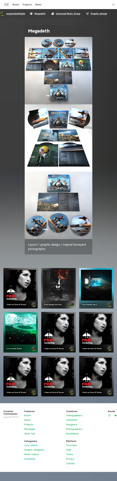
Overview (71, 445)
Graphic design (99, 13)
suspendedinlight (15, 13)
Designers (71, 424)
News (38, 4)
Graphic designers (34, 449)
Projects (27, 4)
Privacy (70, 458)
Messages (30, 429)
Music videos (31, 454)
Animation (29, 458)
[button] (58, 70)
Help (68, 449)
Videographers (74, 415)
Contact (70, 463)
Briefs (16, 4)
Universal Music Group (68, 13)
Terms (69, 454)
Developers (72, 433)
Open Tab (29, 433)
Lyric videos (31, 445)
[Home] (6, 5)
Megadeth (40, 13)
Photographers (74, 429)
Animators (71, 420)
